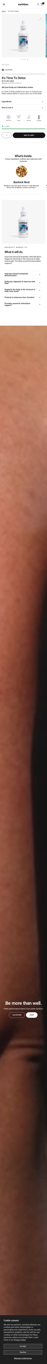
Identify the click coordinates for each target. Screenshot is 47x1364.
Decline (23, 1352)
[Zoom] (40, 18)
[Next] (27, 59)
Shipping (4, 83)
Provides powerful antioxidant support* (17, 304)
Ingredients (7, 101)
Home (3, 11)
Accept (23, 1346)
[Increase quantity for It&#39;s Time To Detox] (10, 135)
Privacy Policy (20, 1340)
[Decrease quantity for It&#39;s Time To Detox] (3, 135)
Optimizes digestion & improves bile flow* (20, 282)
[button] (17, 1015)
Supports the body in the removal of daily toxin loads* (20, 290)
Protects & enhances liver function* (20, 297)
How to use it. (7, 108)
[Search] (38, 4)
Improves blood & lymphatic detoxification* (16, 275)
